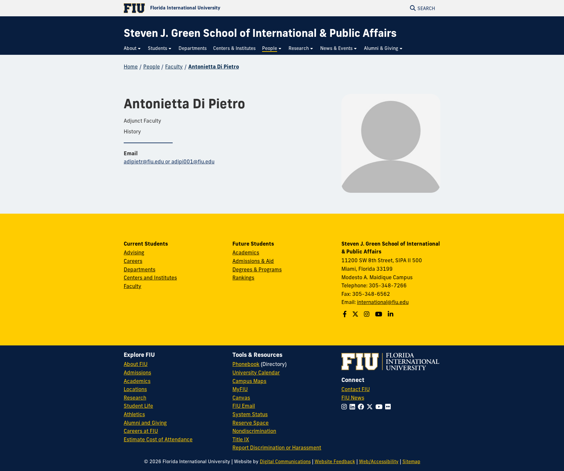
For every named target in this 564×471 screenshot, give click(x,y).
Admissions (137, 372)
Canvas (241, 397)
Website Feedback (335, 461)
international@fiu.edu (383, 302)
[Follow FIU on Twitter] (371, 406)
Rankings (243, 277)
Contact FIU (355, 389)
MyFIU (240, 389)
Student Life (138, 406)
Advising (134, 252)
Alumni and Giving (145, 422)
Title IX (240, 439)
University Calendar (256, 372)
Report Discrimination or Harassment (276, 447)
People (151, 66)
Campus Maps (249, 381)
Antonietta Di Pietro (213, 66)
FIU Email (243, 406)
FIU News (352, 397)
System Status (250, 414)
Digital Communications (285, 461)
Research (135, 397)
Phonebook (245, 364)
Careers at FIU (141, 431)
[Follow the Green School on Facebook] (345, 314)
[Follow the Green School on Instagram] (367, 314)
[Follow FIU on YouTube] (380, 406)
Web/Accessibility (379, 461)
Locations (135, 389)
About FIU (136, 364)
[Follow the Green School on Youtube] (379, 314)
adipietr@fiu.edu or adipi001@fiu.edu (169, 161)
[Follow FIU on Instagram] (345, 406)
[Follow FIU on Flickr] (389, 406)
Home (131, 66)
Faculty (174, 66)
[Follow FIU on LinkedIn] (354, 406)
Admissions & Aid (253, 261)
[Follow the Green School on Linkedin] (391, 314)
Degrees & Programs (257, 269)
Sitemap (411, 461)
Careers (133, 261)
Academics (245, 252)
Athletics (134, 414)
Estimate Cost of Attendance (158, 439)
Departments (139, 269)
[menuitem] (132, 48)
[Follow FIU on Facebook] (362, 406)
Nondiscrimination (254, 431)
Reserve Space (250, 422)
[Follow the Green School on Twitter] (356, 314)
